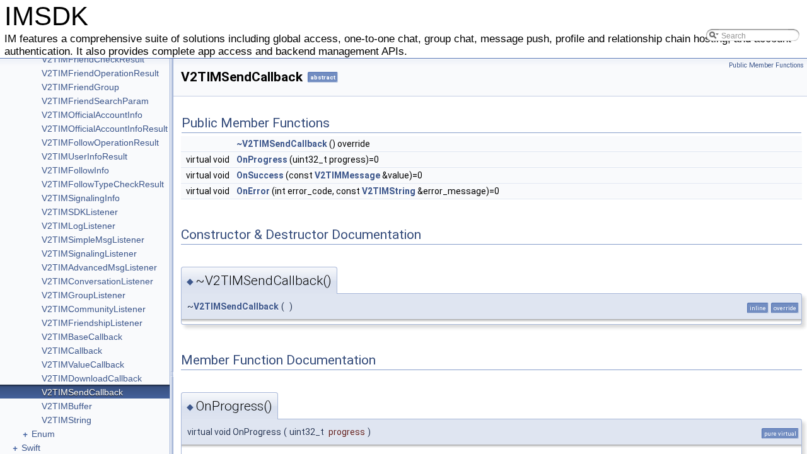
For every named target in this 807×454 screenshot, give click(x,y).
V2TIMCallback (72, 351)
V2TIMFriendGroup (80, 87)
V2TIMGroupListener (83, 295)
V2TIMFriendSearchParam (95, 101)
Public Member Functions (766, 65)
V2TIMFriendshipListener (92, 323)
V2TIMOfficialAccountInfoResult (105, 129)
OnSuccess (260, 175)
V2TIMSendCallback (82, 392)
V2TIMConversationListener (97, 281)
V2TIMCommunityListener (94, 309)
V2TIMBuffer (67, 406)
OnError (253, 191)
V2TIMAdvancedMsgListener (99, 267)
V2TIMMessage (347, 175)
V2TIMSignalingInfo (81, 198)
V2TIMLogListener (78, 226)
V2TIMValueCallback (83, 364)
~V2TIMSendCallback (281, 144)
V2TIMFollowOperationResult (100, 142)
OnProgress (261, 159)
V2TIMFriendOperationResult (100, 73)
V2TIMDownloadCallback (92, 378)
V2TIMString (66, 420)
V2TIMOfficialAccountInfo (92, 115)
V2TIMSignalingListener (89, 253)
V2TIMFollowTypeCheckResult (103, 184)
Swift (30, 448)
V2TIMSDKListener (80, 212)
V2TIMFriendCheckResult (93, 59)
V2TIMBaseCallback (82, 337)
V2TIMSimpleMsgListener (93, 240)
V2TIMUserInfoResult (84, 156)
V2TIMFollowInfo (75, 170)
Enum (43, 434)
